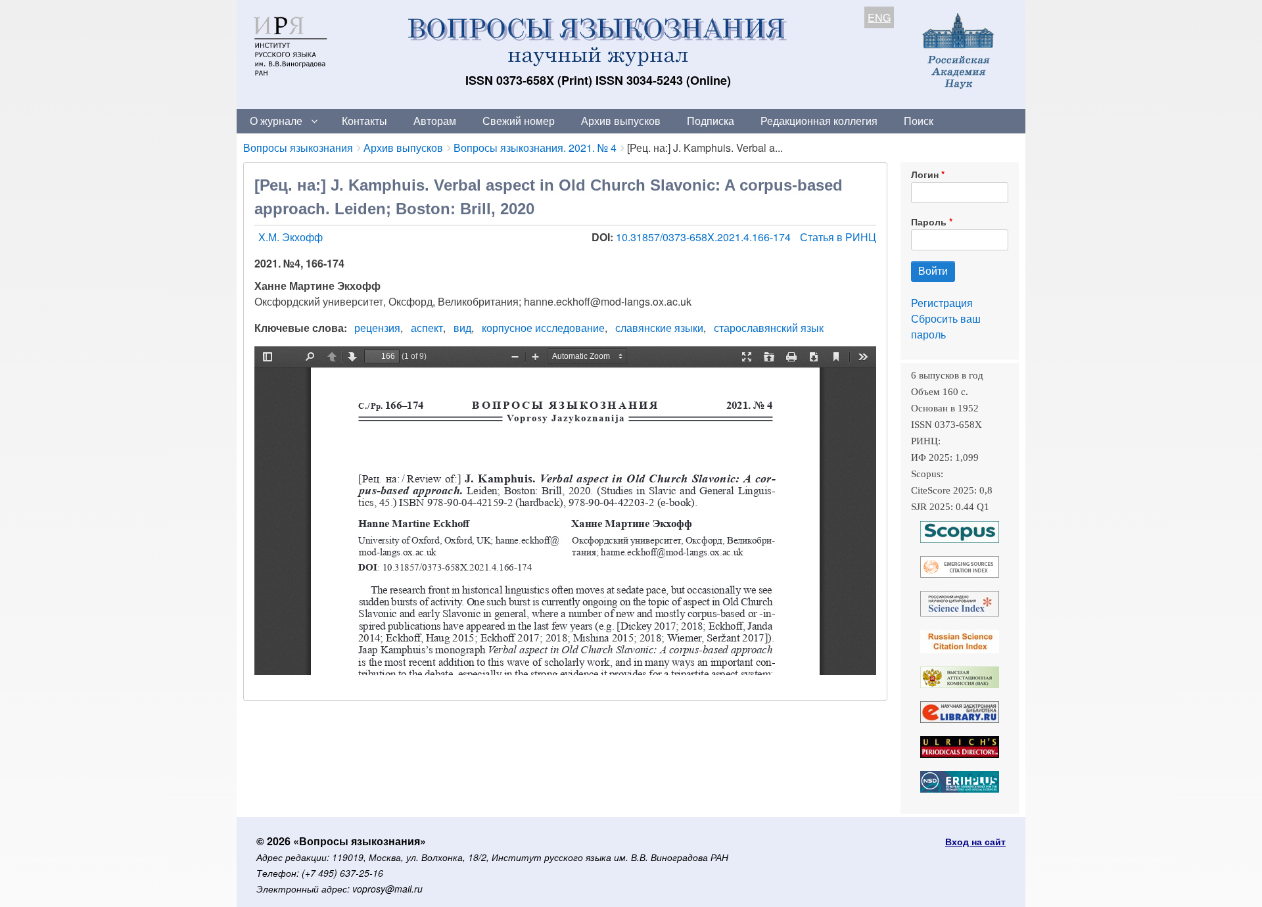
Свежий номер (518, 120)
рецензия (377, 327)
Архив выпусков (621, 120)
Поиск (918, 120)
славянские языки (659, 327)
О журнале (276, 120)
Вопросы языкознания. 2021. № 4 (535, 147)
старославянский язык (769, 327)
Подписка (710, 120)
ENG (879, 17)
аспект (427, 327)
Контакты (364, 120)
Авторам (434, 120)
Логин (925, 174)
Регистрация (942, 302)
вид (462, 327)
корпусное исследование (543, 327)
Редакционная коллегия (818, 120)
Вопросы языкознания (298, 147)
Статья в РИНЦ (838, 236)
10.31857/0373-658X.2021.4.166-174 (704, 236)
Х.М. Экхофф (290, 236)
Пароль (929, 221)
